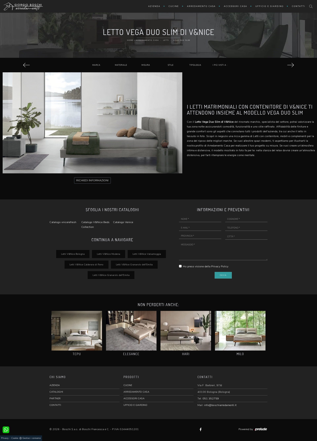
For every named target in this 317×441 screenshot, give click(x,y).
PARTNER (55, 398)
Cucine (174, 6)
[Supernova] (290, 65)
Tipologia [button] (195, 65)
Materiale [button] (121, 65)
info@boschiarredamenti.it (220, 405)
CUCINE (127, 385)
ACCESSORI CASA (133, 398)
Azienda (154, 6)
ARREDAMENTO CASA (136, 391)
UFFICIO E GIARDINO (135, 405)
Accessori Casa (235, 6)
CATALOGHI (56, 391)
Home (130, 40)
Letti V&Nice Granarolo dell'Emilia (134, 264)
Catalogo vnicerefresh (63, 222)
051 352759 (211, 398)
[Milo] (240, 331)
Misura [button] (145, 65)
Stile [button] (171, 65)
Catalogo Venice (123, 222)
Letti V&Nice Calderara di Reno (87, 264)
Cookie (14, 438)
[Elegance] (131, 331)
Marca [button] (96, 65)
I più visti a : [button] (220, 65)
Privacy (5, 438)
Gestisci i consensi (31, 438)
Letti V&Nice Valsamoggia (147, 254)
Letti (166, 40)
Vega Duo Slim (181, 40)
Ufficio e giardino (269, 6)
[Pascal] (26, 65)
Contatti (298, 6)
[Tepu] (77, 331)
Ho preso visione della (206, 266)
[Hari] (185, 331)
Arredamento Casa (201, 6)
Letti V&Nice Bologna (73, 254)
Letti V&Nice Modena (108, 254)
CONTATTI (55, 405)
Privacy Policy (220, 266)
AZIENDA (55, 385)
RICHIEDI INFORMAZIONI (92, 180)
